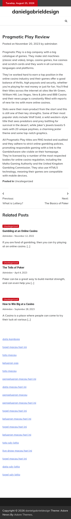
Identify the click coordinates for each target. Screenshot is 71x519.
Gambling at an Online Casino (19, 231)
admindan (51, 43)
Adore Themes (23, 514)
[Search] (66, 21)
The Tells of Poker (13, 267)
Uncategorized (24, 181)
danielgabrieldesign (35, 11)
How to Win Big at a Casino (18, 304)
